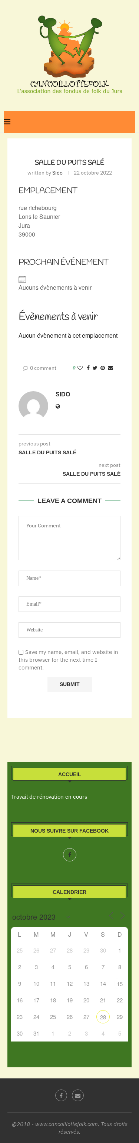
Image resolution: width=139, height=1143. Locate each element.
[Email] (78, 1095)
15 (120, 984)
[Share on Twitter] (95, 368)
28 (103, 1017)
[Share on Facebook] (88, 368)
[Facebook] (69, 854)
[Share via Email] (110, 368)
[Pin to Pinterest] (102, 368)
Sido (57, 172)
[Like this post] (80, 368)
